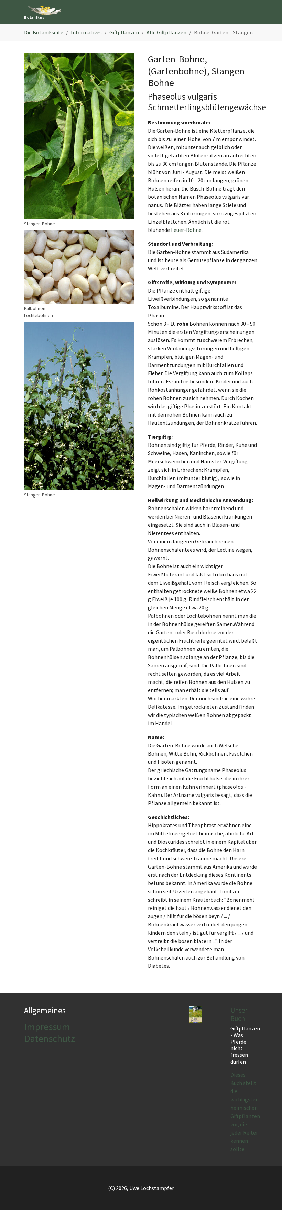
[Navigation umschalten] (254, 12)
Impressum (47, 1027)
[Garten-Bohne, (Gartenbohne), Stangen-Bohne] (79, 136)
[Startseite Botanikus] (42, 12)
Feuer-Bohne (186, 229)
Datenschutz (49, 1038)
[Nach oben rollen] (267, 1195)
